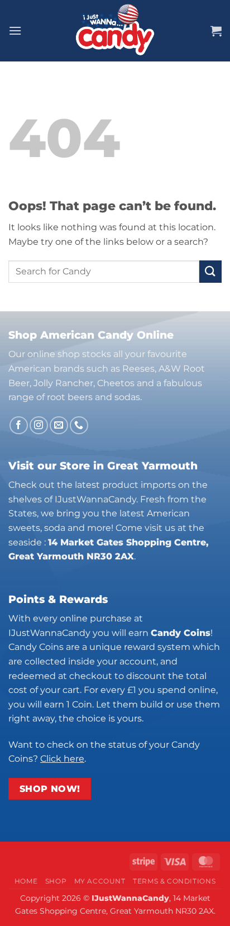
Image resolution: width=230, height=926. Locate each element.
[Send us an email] (59, 425)
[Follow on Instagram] (39, 425)
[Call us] (79, 425)
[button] (15, 30)
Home (26, 881)
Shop (55, 881)
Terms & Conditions (174, 881)
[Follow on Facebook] (18, 425)
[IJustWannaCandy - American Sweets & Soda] (115, 30)
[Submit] (210, 271)
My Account (100, 881)
